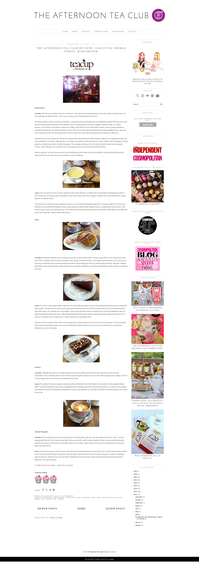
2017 (135, 480)
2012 (135, 494)
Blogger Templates (95, 559)
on (115, 497)
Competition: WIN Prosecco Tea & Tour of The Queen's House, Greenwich (147, 403)
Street (37, 499)
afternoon (46, 497)
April (136, 514)
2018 (135, 477)
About (75, 31)
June (137, 508)
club (78, 497)
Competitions (101, 31)
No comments (67, 496)
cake (54, 497)
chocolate (70, 497)
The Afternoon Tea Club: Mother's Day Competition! (147, 347)
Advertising (118, 31)
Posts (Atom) (56, 517)
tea (43, 499)
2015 (135, 485)
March (137, 522)
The (54, 499)
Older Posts (115, 508)
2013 (135, 491)
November (138, 497)
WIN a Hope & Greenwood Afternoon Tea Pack (147, 308)
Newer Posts (47, 508)
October (138, 500)
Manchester (107, 497)
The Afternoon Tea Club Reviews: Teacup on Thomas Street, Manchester (81, 49)
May (136, 511)
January (138, 525)
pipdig (111, 559)
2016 (135, 483)
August (137, 506)
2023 (135, 471)
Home (65, 31)
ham (93, 497)
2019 (135, 474)
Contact (132, 31)
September (139, 503)
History (86, 31)
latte (98, 497)
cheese (61, 497)
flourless (86, 497)
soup (120, 497)
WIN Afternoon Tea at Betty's (148, 457)
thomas (60, 499)
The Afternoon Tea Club (95, 552)
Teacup (49, 499)
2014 (135, 488)
